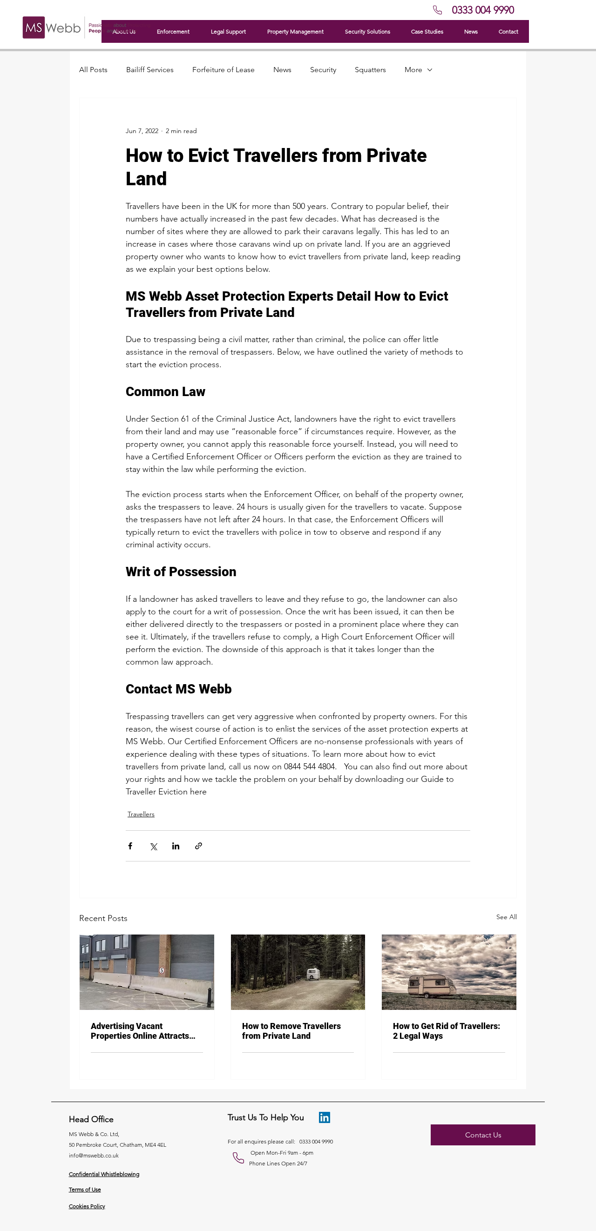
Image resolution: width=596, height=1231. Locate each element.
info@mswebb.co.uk (94, 1155)
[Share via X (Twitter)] (153, 845)
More (413, 69)
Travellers (141, 814)
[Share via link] (198, 845)
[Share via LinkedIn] (175, 845)
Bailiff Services (150, 69)
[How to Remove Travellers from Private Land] (298, 972)
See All (506, 917)
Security (323, 69)
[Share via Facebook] (130, 845)
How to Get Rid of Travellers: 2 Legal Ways (446, 1031)
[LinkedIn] (324, 1117)
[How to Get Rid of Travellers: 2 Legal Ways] (449, 972)
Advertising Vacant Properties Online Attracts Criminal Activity (140, 1031)
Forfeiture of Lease (223, 69)
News (282, 69)
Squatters (370, 69)
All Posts (93, 69)
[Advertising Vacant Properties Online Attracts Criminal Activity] (147, 972)
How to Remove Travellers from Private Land (291, 1031)
